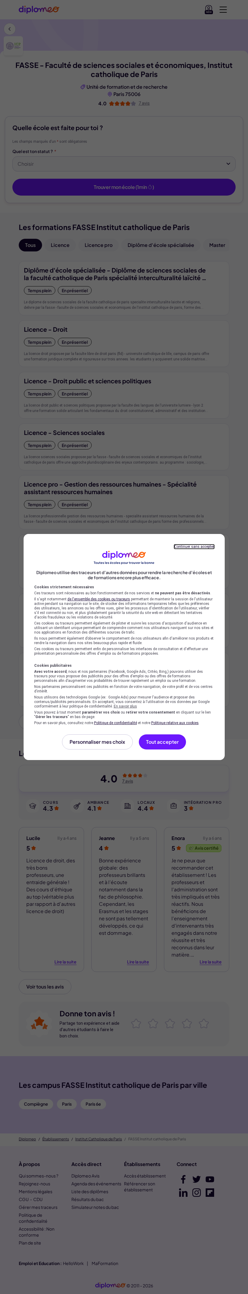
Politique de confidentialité (115, 723)
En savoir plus (125, 706)
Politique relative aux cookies (175, 723)
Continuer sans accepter (194, 547)
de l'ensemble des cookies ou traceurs (98, 599)
